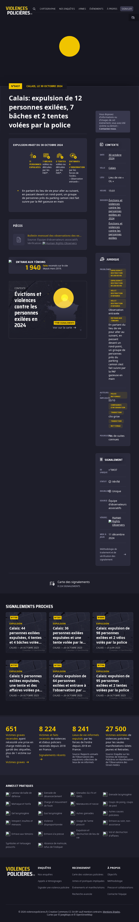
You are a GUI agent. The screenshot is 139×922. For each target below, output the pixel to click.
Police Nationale (115, 395)
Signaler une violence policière (53, 887)
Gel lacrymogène (20, 813)
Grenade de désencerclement (53, 794)
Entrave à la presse (54, 834)
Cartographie (48, 9)
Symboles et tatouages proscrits (18, 845)
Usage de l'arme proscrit (84, 822)
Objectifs (112, 874)
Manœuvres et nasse (87, 804)
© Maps (64, 914)
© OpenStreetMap (83, 914)
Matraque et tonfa (21, 804)
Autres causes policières (116, 813)
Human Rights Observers (61, 243)
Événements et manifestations (88, 887)
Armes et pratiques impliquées (88, 881)
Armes (82, 9)
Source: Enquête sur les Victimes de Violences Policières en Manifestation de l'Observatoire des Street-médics (119, 760)
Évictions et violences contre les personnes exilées (115, 231)
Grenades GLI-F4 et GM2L (86, 794)
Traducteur (116, 412)
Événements (96, 9)
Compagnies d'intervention (118, 406)
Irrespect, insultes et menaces (22, 822)
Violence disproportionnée (53, 822)
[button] (69, 46)
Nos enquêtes (67, 9)
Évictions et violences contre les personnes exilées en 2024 (115, 209)
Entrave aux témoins (116, 319)
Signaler (127, 9)
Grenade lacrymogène (120, 794)
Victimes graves (16, 762)
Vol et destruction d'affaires (117, 293)
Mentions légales (111, 911)
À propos (112, 9)
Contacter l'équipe (117, 894)
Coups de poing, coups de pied (121, 804)
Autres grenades (85, 813)
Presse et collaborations (120, 887)
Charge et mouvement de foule (55, 804)
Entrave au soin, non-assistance (120, 822)
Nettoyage (116, 426)
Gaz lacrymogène (53, 813)
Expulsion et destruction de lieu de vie (117, 273)
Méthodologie (115, 881)
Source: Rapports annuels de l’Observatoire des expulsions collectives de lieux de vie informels (85, 758)
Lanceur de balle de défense (22, 794)
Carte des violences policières (87, 874)
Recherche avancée (82, 894)
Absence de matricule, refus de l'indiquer (55, 845)
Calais (112, 168)
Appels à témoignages (50, 881)
